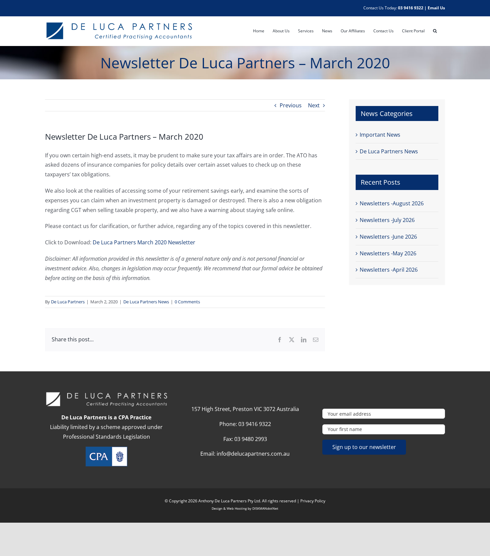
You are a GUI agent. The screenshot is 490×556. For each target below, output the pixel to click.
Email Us (436, 8)
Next (314, 105)
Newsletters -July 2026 (387, 220)
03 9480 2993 (250, 439)
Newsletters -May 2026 (388, 253)
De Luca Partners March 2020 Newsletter (144, 242)
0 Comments (187, 302)
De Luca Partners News (146, 302)
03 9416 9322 (410, 8)
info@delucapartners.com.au (253, 453)
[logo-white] (106, 394)
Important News (380, 134)
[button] (435, 31)
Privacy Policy (312, 501)
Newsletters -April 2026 (389, 269)
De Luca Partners (68, 302)
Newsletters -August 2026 (392, 203)
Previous (291, 105)
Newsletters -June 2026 (388, 236)
